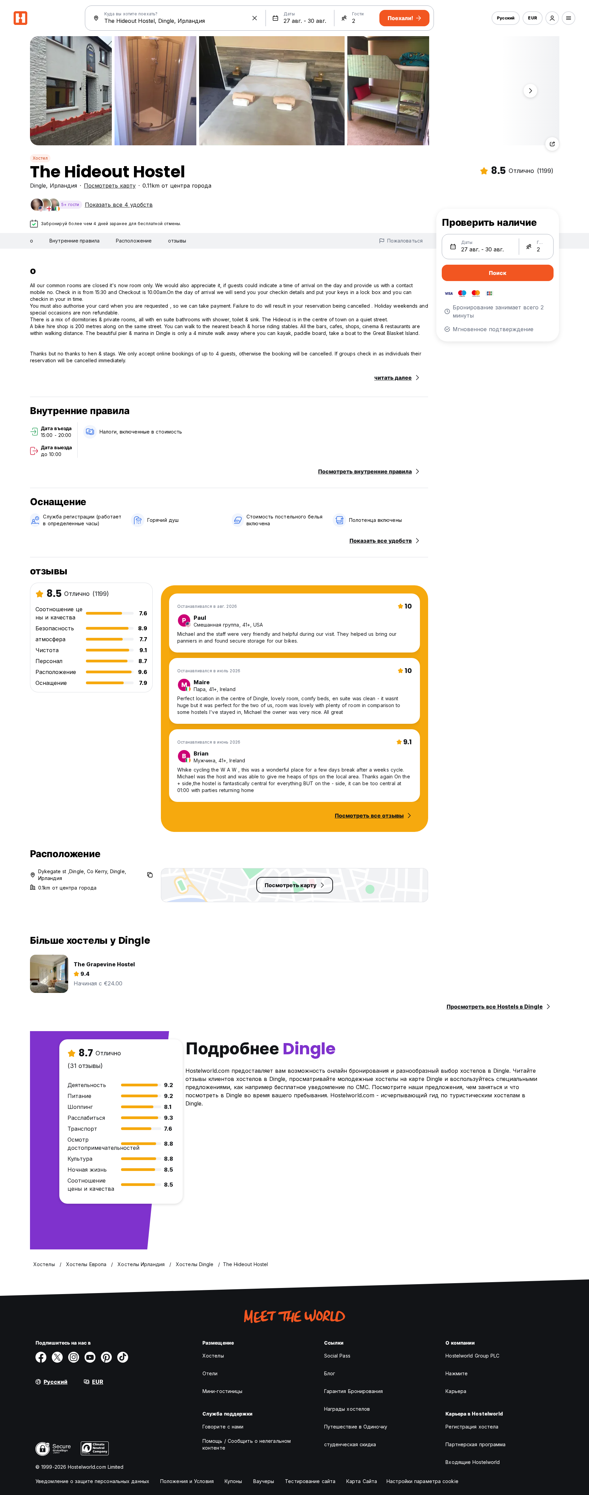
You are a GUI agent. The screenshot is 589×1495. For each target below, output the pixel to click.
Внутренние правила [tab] (74, 241)
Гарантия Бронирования (353, 1391)
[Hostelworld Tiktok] (122, 1357)
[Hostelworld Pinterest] (106, 1357)
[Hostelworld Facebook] (40, 1357)
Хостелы (213, 1356)
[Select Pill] (552, 18)
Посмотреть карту (110, 185)
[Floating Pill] (530, 91)
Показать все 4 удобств (119, 204)
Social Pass (337, 1356)
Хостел (40, 158)
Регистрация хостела (471, 1427)
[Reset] (254, 18)
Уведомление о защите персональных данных (92, 1481)
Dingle (38, 185)
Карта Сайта (361, 1481)
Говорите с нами (223, 1427)
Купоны (233, 1481)
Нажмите (456, 1373)
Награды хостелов (347, 1409)
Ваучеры (263, 1481)
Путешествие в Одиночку (355, 1427)
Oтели (210, 1373)
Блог (329, 1373)
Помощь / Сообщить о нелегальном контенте (246, 1444)
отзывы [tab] (177, 241)
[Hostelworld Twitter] (57, 1357)
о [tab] (31, 241)
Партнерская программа (475, 1444)
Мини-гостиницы (222, 1391)
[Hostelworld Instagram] (73, 1357)
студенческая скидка (350, 1444)
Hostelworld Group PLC (472, 1356)
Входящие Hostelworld (472, 1462)
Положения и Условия (187, 1481)
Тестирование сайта (310, 1481)
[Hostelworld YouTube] (90, 1357)
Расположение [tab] (134, 241)
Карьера (455, 1391)
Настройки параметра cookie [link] (422, 1481)
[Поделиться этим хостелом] (552, 144)
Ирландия (63, 185)
